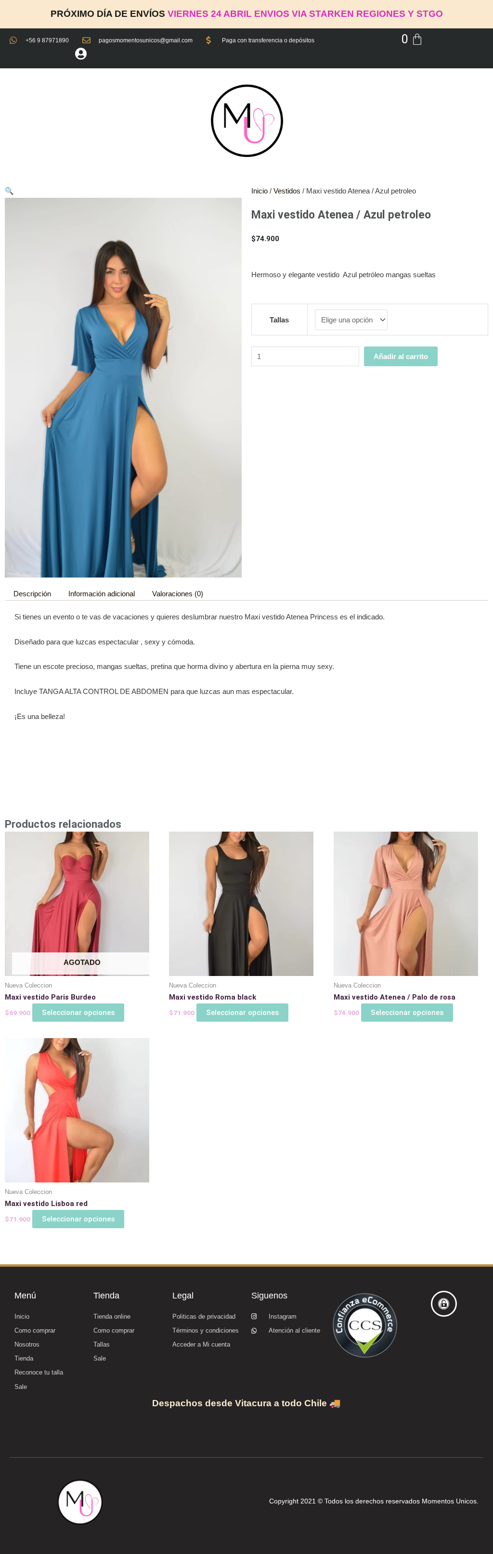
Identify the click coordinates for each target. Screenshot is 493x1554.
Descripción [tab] (32, 594)
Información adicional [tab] (101, 594)
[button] (9, 191)
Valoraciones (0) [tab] (177, 594)
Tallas (279, 320)
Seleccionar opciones (78, 1012)
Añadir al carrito (401, 356)
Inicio (259, 191)
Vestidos (286, 191)
